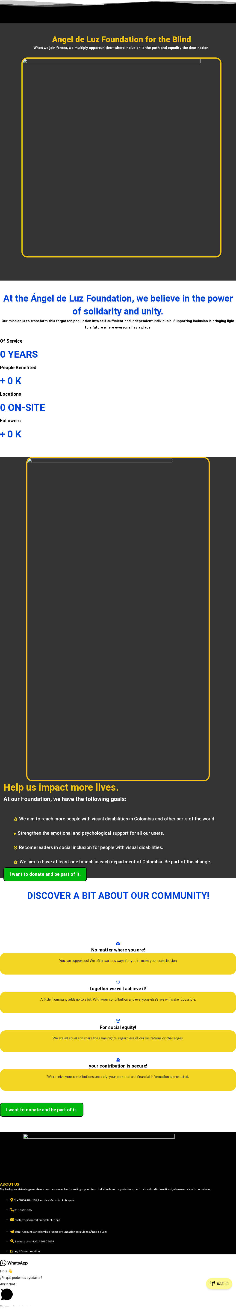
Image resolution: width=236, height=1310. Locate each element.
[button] (118, 19)
